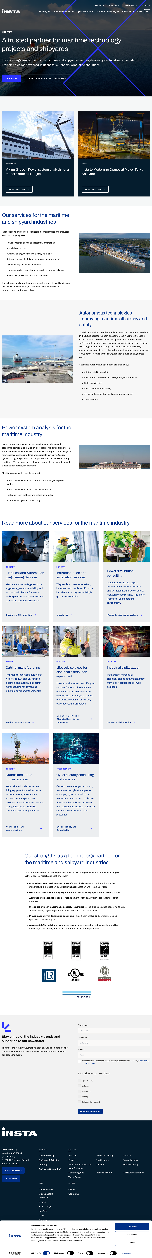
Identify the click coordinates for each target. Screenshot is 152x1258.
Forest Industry (130, 1160)
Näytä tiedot (126, 1253)
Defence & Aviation (49, 1160)
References (44, 1220)
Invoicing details (13, 1170)
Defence (127, 1155)
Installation (63, 615)
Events (42, 1202)
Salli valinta (132, 1235)
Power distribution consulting (122, 615)
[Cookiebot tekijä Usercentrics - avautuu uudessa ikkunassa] (15, 1253)
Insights (43, 1211)
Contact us (11, 78)
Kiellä (132, 1242)
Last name (82, 1037)
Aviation (72, 1155)
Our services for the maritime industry (46, 78)
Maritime (100, 1164)
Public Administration (133, 1173)
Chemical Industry (104, 1155)
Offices (71, 1189)
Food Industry (102, 1160)
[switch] (70, 1253)
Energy (71, 1160)
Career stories (46, 1189)
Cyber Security (46, 1155)
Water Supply (74, 1177)
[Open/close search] (147, 11)
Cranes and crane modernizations (15, 828)
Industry (43, 1164)
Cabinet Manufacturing (18, 722)
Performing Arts (76, 1173)
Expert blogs (45, 1206)
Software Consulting (50, 1169)
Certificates (11, 1178)
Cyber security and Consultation (66, 828)
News (42, 1215)
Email (80, 1049)
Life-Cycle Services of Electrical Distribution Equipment (68, 719)
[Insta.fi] (11, 11)
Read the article (17, 189)
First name (82, 1025)
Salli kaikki (132, 1227)
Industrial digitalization (119, 722)
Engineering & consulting (19, 615)
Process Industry (104, 1173)
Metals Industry (130, 1164)
